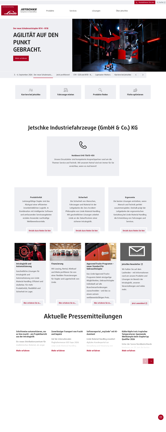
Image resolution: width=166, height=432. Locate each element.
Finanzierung (57, 264)
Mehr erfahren (22, 351)
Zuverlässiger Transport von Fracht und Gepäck (67, 333)
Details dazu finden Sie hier (40, 231)
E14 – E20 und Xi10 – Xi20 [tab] (83, 75)
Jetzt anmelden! (138, 303)
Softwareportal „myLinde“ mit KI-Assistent (102, 333)
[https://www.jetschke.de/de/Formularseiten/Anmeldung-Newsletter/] (136, 252)
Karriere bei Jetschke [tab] (123, 75)
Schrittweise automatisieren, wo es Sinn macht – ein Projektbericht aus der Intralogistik (31, 334)
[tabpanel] (83, 45)
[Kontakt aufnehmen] (160, 417)
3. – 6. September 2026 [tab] (23, 75)
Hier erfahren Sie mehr (33, 303)
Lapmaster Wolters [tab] (102, 75)
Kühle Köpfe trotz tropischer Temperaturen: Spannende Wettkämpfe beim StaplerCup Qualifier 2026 (135, 335)
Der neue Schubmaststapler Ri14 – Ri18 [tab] (43, 75)
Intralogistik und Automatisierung (24, 265)
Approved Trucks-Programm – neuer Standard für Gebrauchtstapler (100, 266)
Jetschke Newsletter (131, 264)
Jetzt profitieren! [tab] (63, 75)
